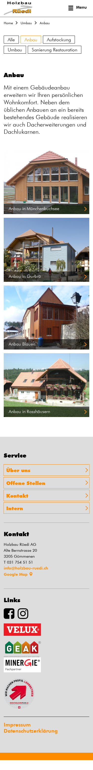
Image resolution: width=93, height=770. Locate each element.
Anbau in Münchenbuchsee (34, 208)
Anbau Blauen (22, 344)
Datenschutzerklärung (31, 730)
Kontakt (17, 495)
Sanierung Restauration (54, 50)
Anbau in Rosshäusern (29, 411)
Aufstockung (59, 40)
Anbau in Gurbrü (25, 276)
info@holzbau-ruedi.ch (26, 568)
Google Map (16, 574)
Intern (14, 508)
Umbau (15, 50)
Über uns (18, 469)
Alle (11, 40)
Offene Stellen (25, 482)
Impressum (17, 724)
